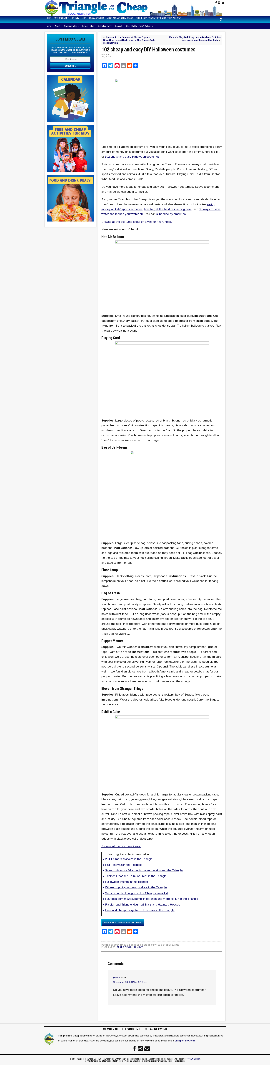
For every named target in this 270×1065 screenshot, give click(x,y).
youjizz (116, 977)
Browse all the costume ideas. (121, 846)
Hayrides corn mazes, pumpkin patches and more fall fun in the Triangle (151, 898)
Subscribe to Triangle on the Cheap (122, 922)
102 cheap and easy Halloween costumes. (132, 156)
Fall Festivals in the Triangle (123, 864)
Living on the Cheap (185, 1040)
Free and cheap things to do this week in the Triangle (139, 910)
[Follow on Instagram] (219, 2)
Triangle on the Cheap (96, 8)
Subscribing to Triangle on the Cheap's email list (136, 893)
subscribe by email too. (171, 214)
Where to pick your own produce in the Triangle (136, 887)
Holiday (138, 947)
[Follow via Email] (223, 2)
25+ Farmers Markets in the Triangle (128, 859)
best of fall (124, 947)
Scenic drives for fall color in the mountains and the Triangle (144, 870)
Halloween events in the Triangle (126, 881)
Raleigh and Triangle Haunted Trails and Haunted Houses (142, 904)
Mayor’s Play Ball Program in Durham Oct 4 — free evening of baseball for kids (195, 38)
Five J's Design (193, 1059)
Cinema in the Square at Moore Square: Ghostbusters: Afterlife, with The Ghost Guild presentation (129, 40)
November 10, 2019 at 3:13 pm (130, 982)
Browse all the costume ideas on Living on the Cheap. (136, 221)
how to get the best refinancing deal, (168, 209)
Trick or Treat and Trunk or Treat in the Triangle (136, 876)
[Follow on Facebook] (216, 2)
